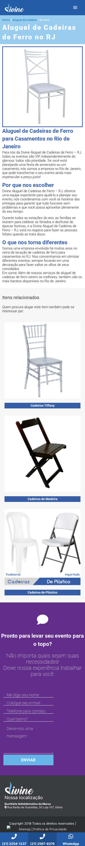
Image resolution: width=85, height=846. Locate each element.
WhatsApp (71, 844)
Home (6, 20)
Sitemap (25, 829)
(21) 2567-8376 (42, 844)
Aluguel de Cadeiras (24, 20)
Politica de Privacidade (50, 829)
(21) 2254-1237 (14, 844)
